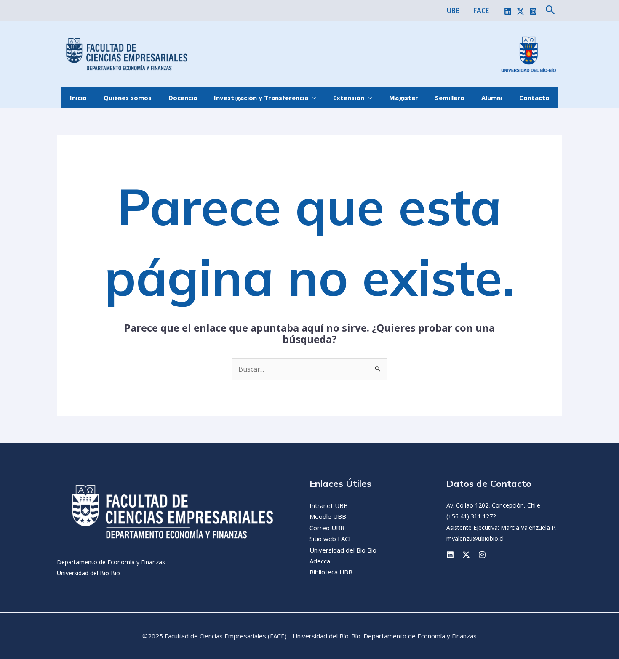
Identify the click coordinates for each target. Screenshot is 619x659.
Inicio (78, 97)
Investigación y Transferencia (261, 97)
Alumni (491, 97)
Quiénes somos (128, 97)
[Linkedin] (508, 11)
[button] (550, 10)
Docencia (182, 97)
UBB (453, 10)
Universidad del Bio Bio (343, 550)
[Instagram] (533, 11)
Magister (403, 97)
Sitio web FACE (331, 538)
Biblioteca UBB (331, 572)
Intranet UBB (329, 505)
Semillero (449, 97)
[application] (312, 97)
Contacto (534, 97)
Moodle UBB (328, 516)
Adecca (320, 561)
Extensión (348, 97)
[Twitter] (520, 11)
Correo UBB (327, 527)
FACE (481, 10)
